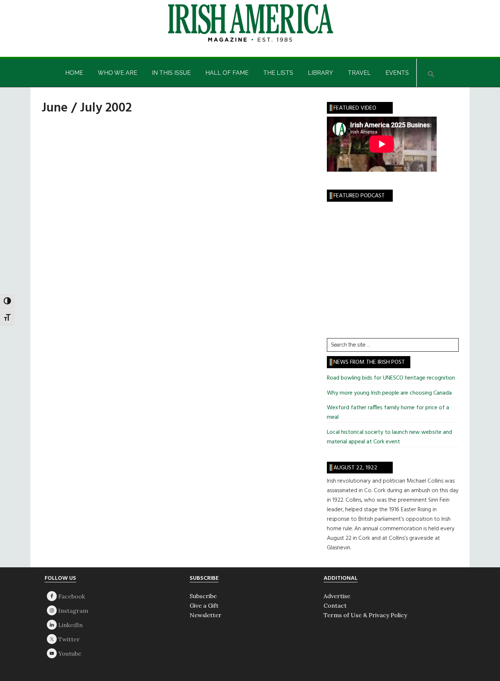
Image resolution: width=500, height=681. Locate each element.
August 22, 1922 (355, 468)
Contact (335, 605)
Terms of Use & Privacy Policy (365, 615)
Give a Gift (204, 605)
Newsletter (205, 615)
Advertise (337, 596)
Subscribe (203, 596)
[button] (431, 73)
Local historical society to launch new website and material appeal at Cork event (389, 437)
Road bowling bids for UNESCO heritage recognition (391, 378)
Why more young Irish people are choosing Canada (389, 393)
